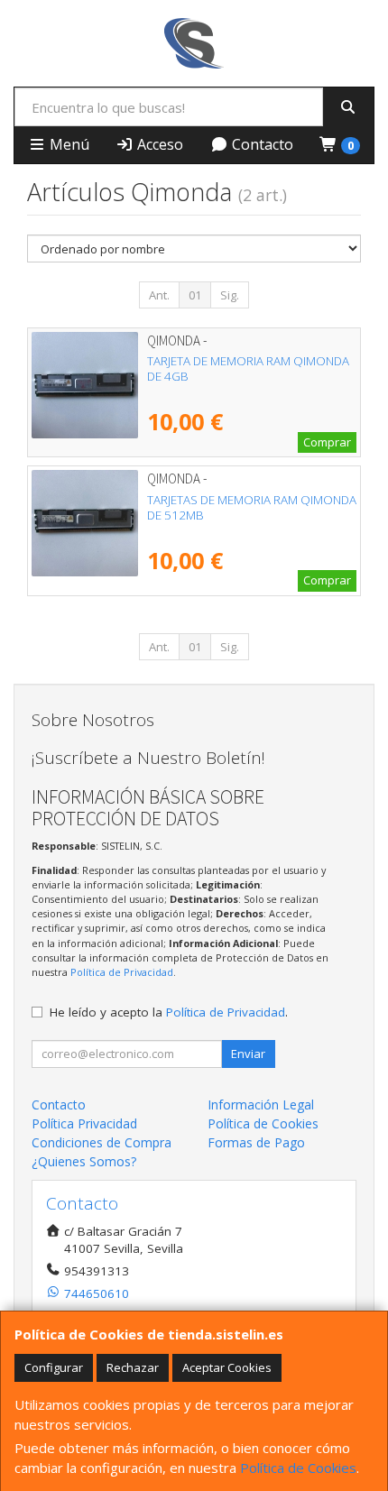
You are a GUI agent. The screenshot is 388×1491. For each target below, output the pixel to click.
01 (195, 295)
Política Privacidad (84, 1123)
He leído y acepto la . (169, 1012)
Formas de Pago (256, 1142)
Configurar (53, 1367)
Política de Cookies (298, 1468)
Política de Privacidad (121, 972)
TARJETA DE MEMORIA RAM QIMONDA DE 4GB (248, 368)
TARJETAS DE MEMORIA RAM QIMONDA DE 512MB (251, 507)
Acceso (158, 144)
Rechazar (132, 1367)
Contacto (260, 144)
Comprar (327, 442)
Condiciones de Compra (101, 1142)
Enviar (248, 1053)
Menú (67, 144)
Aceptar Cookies (227, 1367)
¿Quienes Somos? (84, 1161)
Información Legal (261, 1104)
